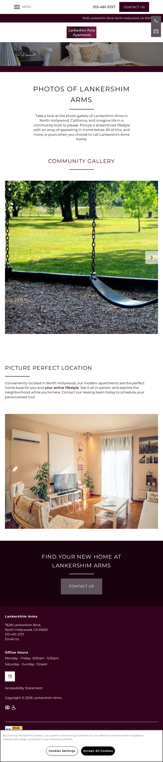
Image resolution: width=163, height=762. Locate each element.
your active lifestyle (62, 388)
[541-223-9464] (156, 21)
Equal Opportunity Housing (7, 709)
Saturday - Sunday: (20, 664)
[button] (134, 7)
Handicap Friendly (14, 709)
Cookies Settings (62, 751)
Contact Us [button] (81, 586)
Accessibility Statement (24, 688)
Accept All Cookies (98, 751)
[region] (81, 746)
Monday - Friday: (18, 658)
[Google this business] (10, 676)
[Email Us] (156, 31)
